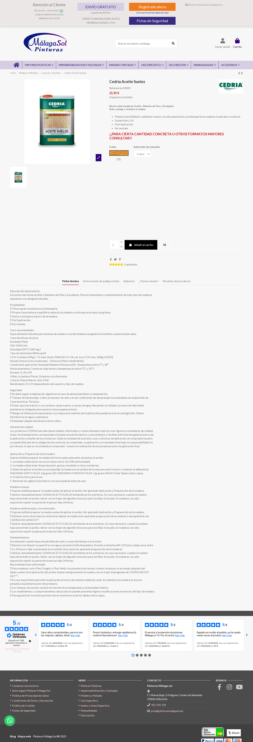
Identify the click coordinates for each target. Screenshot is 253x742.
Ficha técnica (70, 281)
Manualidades (89, 710)
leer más (75, 635)
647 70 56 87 (53, 10)
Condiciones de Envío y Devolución (32, 700)
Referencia (115, 88)
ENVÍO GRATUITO (100, 7)
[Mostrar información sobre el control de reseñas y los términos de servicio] (30, 641)
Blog (13, 736)
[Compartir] (111, 259)
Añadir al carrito (143, 244)
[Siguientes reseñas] (246, 635)
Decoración (87, 715)
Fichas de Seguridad (152, 21)
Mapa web (24, 736)
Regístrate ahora (152, 7)
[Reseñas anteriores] (35, 635)
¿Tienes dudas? (149, 281)
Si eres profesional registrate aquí (152, 12)
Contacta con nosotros (25, 685)
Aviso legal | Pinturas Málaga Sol (31, 690)
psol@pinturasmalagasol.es (167, 710)
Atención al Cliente (49, 4)
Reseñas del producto (177, 281)
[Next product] (242, 72)
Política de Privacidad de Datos (30, 695)
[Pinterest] (120, 259)
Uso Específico (89, 700)
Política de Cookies (23, 705)
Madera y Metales (91, 695)
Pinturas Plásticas (91, 685)
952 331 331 (40, 10)
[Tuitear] (115, 259)
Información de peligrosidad (101, 281)
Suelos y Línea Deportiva (95, 705)
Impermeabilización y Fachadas (99, 690)
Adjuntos (129, 281)
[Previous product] (239, 72)
